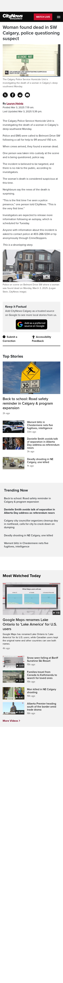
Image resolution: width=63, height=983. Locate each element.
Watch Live (43, 16)
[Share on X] (5, 94)
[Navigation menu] (59, 17)
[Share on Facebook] (12, 94)
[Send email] (27, 94)
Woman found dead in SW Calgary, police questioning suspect (31, 33)
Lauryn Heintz (15, 103)
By (13, 103)
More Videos (10, 721)
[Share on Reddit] (20, 94)
